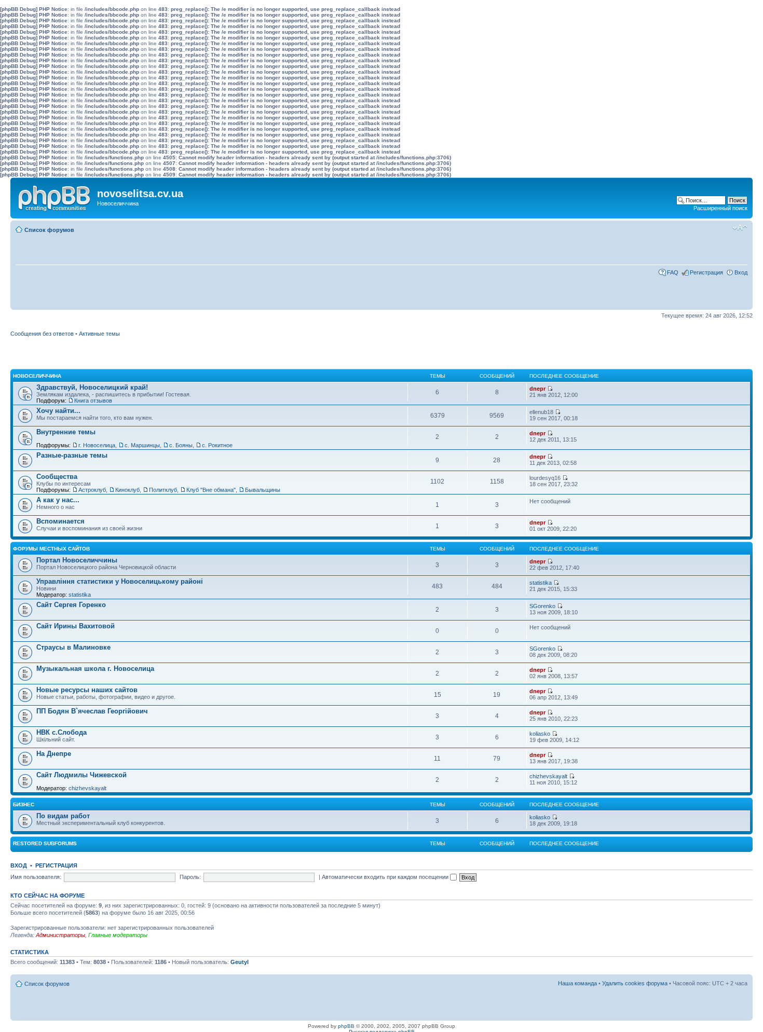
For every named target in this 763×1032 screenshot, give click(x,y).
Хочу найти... (58, 411)
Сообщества (56, 476)
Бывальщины (262, 490)
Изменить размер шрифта (739, 227)
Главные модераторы (117, 935)
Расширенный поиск (720, 208)
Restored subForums (45, 843)
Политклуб (163, 490)
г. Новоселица (96, 445)
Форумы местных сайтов (51, 549)
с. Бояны (181, 445)
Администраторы (60, 935)
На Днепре (53, 754)
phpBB (346, 1026)
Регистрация (706, 272)
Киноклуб (127, 490)
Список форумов (49, 230)
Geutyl (239, 962)
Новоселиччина (37, 376)
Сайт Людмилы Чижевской (81, 775)
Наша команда (577, 983)
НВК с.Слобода (61, 732)
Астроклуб (92, 490)
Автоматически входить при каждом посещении (386, 877)
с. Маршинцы (142, 445)
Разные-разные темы (71, 455)
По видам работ (63, 816)
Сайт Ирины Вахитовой (75, 626)
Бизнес (23, 804)
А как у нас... (57, 500)
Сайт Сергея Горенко (71, 605)
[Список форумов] (55, 196)
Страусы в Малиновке (73, 647)
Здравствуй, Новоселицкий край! (92, 387)
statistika (80, 594)
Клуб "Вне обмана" (211, 490)
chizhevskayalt (87, 788)
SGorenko (542, 606)
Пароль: (190, 877)
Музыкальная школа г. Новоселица (95, 668)
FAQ (672, 272)
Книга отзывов (93, 400)
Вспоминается (60, 521)
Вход (740, 272)
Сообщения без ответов (42, 334)
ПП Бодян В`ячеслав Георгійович (92, 711)
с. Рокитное (217, 445)
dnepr (537, 389)
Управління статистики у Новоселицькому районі (119, 581)
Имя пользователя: (35, 877)
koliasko (539, 734)
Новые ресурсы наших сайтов (87, 690)
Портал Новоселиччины (76, 560)
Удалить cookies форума (634, 983)
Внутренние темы (66, 432)
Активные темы (99, 334)
